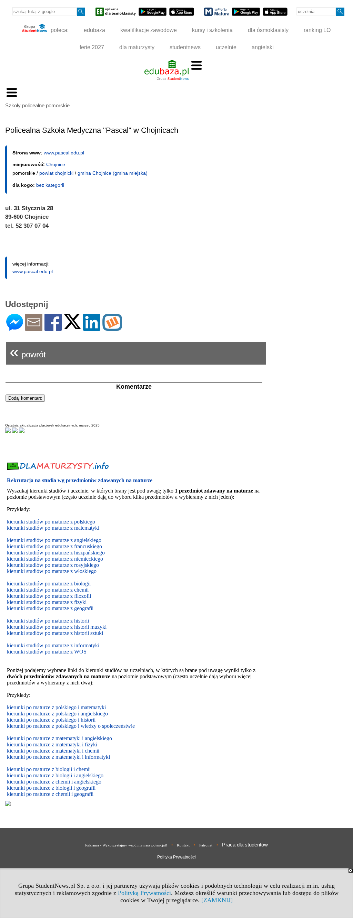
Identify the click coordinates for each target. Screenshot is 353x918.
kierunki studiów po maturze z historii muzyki (57, 627)
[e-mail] (33, 328)
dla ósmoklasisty (268, 30)
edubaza (94, 30)
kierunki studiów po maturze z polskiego (51, 522)
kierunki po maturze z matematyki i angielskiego (59, 738)
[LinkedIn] (91, 328)
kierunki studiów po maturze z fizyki (47, 602)
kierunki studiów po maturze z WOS (47, 652)
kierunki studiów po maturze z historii (48, 621)
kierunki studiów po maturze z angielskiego (54, 540)
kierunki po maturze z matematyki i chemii (53, 751)
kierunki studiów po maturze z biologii (49, 583)
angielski (263, 47)
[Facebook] (53, 328)
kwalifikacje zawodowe (148, 30)
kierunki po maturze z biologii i (41, 775)
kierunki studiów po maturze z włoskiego (52, 571)
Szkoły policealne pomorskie (37, 105)
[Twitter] (72, 326)
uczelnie (226, 47)
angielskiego (89, 775)
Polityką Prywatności (144, 892)
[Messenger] (14, 328)
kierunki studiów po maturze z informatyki (53, 645)
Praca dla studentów (245, 844)
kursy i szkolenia (212, 30)
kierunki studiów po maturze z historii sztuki (55, 633)
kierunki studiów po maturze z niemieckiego (55, 559)
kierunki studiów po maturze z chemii (48, 590)
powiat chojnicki (56, 173)
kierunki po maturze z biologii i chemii (49, 769)
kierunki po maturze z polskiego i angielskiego (57, 713)
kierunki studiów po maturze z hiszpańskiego (56, 552)
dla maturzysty (136, 47)
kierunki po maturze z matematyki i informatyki (58, 757)
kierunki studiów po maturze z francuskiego (54, 546)
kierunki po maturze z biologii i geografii (51, 788)
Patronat (205, 845)
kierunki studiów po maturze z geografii (50, 608)
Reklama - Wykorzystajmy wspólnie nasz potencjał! (126, 845)
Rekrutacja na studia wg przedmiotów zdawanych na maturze (79, 480)
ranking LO (317, 30)
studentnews (185, 47)
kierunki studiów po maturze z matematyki (53, 528)
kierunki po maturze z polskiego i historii (51, 720)
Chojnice (55, 164)
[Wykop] (112, 328)
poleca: (59, 30)
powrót (28, 352)
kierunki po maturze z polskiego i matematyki (56, 707)
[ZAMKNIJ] (217, 900)
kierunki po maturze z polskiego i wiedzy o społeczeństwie (71, 726)
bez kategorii (50, 185)
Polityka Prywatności (176, 857)
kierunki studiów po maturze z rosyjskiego (53, 565)
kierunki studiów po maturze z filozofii (49, 596)
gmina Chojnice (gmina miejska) (113, 173)
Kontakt (183, 845)
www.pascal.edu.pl (64, 152)
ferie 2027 (92, 47)
